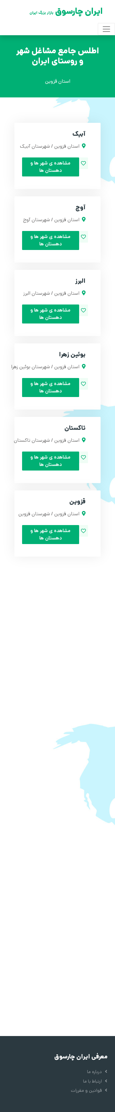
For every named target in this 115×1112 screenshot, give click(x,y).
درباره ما (94, 1072)
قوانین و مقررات (86, 1090)
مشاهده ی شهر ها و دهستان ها (50, 167)
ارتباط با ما (92, 1081)
